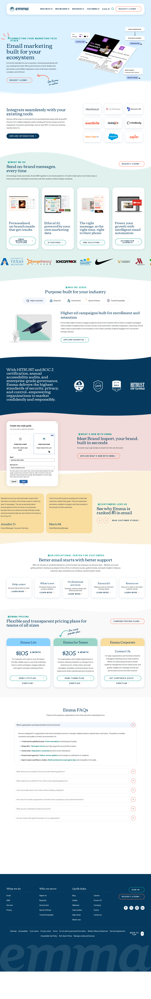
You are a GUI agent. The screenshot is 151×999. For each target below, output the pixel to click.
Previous (99, 520)
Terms (55, 931)
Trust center (34, 931)
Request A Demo (127, 9)
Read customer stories (125, 520)
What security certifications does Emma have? (34, 809)
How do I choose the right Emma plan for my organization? (38, 818)
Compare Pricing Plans (126, 621)
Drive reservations (52, 741)
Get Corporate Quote (121, 678)
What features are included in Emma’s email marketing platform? (41, 772)
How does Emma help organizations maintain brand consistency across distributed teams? (50, 799)
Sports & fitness (94, 301)
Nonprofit (57, 301)
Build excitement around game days (62, 760)
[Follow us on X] (131, 908)
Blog (74, 896)
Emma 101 (98, 900)
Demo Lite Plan (27, 678)
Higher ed (42, 896)
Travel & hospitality (118, 301)
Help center (76, 915)
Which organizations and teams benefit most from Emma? (38, 725)
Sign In (106, 9)
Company (97, 905)
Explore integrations (22, 136)
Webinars (75, 905)
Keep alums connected (41, 751)
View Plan (27, 683)
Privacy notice (46, 931)
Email (8, 896)
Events (96, 910)
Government (76, 301)
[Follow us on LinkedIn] (143, 908)
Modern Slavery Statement (98, 931)
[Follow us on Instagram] (137, 908)
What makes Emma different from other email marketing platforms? (42, 781)
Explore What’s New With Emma (97, 456)
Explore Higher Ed (74, 340)
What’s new (76, 920)
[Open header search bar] (112, 9)
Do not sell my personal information (72, 931)
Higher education (36, 301)
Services (9, 905)
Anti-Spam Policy (65, 936)
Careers (97, 896)
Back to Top (134, 934)
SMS (8, 900)
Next (106, 520)
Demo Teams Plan (74, 678)
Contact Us (74, 863)
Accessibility (23, 931)
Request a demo (18, 80)
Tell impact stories (38, 746)
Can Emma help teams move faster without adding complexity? (40, 790)
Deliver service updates (49, 755)
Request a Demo (130, 897)
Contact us (98, 915)
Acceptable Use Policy (49, 936)
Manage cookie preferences (84, 936)
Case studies (77, 910)
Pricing (9, 910)
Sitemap (13, 931)
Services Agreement (117, 931)
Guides (74, 900)
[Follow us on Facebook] (126, 908)
